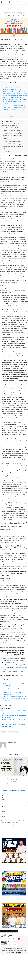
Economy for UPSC (21, 665)
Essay (7, 7)
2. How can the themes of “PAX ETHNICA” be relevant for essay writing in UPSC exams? (14, 129)
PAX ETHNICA (3, 732)
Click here (21, 671)
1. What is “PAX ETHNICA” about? (12, 90)
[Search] (26, 2)
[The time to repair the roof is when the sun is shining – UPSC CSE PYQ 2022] (4, 943)
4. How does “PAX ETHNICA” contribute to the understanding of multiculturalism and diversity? (14, 101)
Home (1, 7)
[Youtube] (19, 939)
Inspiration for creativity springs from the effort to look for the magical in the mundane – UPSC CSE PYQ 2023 (14, 698)
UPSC (10, 732)
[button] (1, 770)
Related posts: (7, 151)
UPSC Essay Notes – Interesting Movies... (12, 935)
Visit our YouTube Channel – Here (12, 117)
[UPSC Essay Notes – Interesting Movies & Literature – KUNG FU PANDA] (4, 935)
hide (17, 82)
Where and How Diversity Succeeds (10, 86)
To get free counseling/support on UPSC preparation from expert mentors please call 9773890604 (12, 113)
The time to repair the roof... (12, 942)
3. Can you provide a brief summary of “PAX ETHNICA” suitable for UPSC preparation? (13, 133)
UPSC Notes (15, 732)
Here (21, 675)
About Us (21, 944)
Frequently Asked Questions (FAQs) (10, 88)
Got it (18, 952)
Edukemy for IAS (10, 662)
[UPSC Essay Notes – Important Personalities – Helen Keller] (14, 766)
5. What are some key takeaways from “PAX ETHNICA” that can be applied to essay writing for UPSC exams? (14, 107)
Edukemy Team (12, 15)
